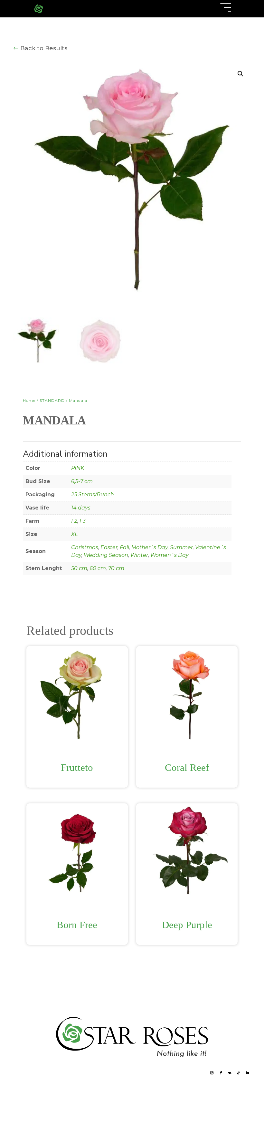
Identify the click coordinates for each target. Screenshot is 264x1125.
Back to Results (43, 48)
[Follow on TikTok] (239, 1073)
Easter (109, 547)
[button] (240, 74)
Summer (181, 547)
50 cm (79, 568)
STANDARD (52, 400)
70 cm (116, 568)
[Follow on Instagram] (212, 1073)
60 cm (98, 568)
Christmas (84, 547)
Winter (139, 555)
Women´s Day (169, 555)
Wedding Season (106, 555)
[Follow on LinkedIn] (247, 1073)
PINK (77, 468)
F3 (83, 521)
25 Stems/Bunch (92, 494)
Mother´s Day (149, 547)
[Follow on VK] (230, 1073)
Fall (124, 547)
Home (29, 400)
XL (74, 534)
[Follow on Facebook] (221, 1073)
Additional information (32, 440)
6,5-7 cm (82, 481)
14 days (80, 508)
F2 (74, 521)
